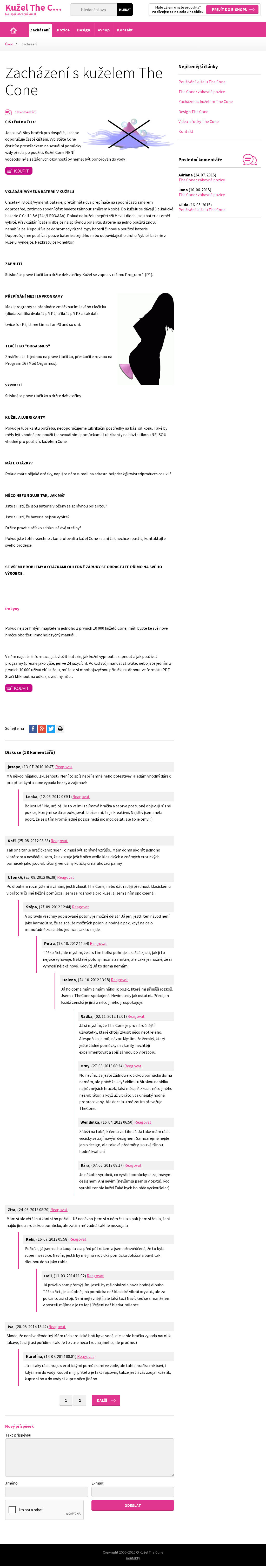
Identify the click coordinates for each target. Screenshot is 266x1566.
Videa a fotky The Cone (198, 121)
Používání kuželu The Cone (201, 81)
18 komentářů (26, 112)
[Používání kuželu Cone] (13, 30)
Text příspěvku (18, 1435)
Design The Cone (193, 111)
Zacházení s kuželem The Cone (205, 101)
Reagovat (63, 766)
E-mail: (97, 1483)
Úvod (9, 44)
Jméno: (11, 1483)
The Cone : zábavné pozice (201, 91)
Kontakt (186, 131)
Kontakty (133, 1558)
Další (102, 1400)
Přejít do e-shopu (230, 9)
